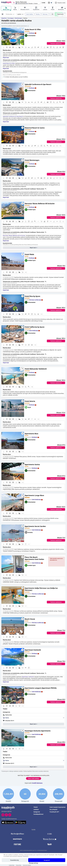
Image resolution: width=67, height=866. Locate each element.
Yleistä (36, 807)
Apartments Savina (32, 464)
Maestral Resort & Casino (35, 128)
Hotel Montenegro (32, 160)
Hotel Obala (29, 254)
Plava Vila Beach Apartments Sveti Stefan (34, 558)
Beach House (30, 619)
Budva (38, 14)
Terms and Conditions (27, 865)
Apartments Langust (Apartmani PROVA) (41, 688)
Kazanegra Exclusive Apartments (38, 731)
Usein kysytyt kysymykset (58, 807)
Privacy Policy (18, 865)
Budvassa (31, 33)
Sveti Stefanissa (33, 330)
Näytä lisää (33, 247)
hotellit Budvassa (37, 783)
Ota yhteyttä (53, 809)
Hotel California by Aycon (34, 327)
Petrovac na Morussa (35, 300)
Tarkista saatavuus (56, 43)
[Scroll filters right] (52, 14)
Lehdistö (36, 809)
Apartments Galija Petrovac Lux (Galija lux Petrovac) (41, 589)
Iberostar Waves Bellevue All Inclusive (40, 203)
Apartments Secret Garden (35, 526)
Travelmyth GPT (54, 812)
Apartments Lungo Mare (34, 495)
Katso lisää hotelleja (33, 778)
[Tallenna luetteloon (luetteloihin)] (22, 29)
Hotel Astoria (30, 401)
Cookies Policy (11, 865)
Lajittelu (19, 14)
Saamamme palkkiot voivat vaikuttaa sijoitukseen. (14, 26)
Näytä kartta (60, 14)
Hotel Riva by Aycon (32, 296)
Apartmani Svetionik (33, 650)
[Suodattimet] (2, 14)
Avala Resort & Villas (33, 29)
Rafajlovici (54, 14)
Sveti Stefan (29, 14)
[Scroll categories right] (65, 8)
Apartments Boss (31, 434)
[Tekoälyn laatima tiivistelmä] (16, 61)
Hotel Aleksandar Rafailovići (36, 369)
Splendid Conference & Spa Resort (38, 84)
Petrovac (45, 14)
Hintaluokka (9, 14)
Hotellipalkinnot (38, 814)
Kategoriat (37, 812)
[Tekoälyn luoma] (12, 277)
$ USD (43, 2)
